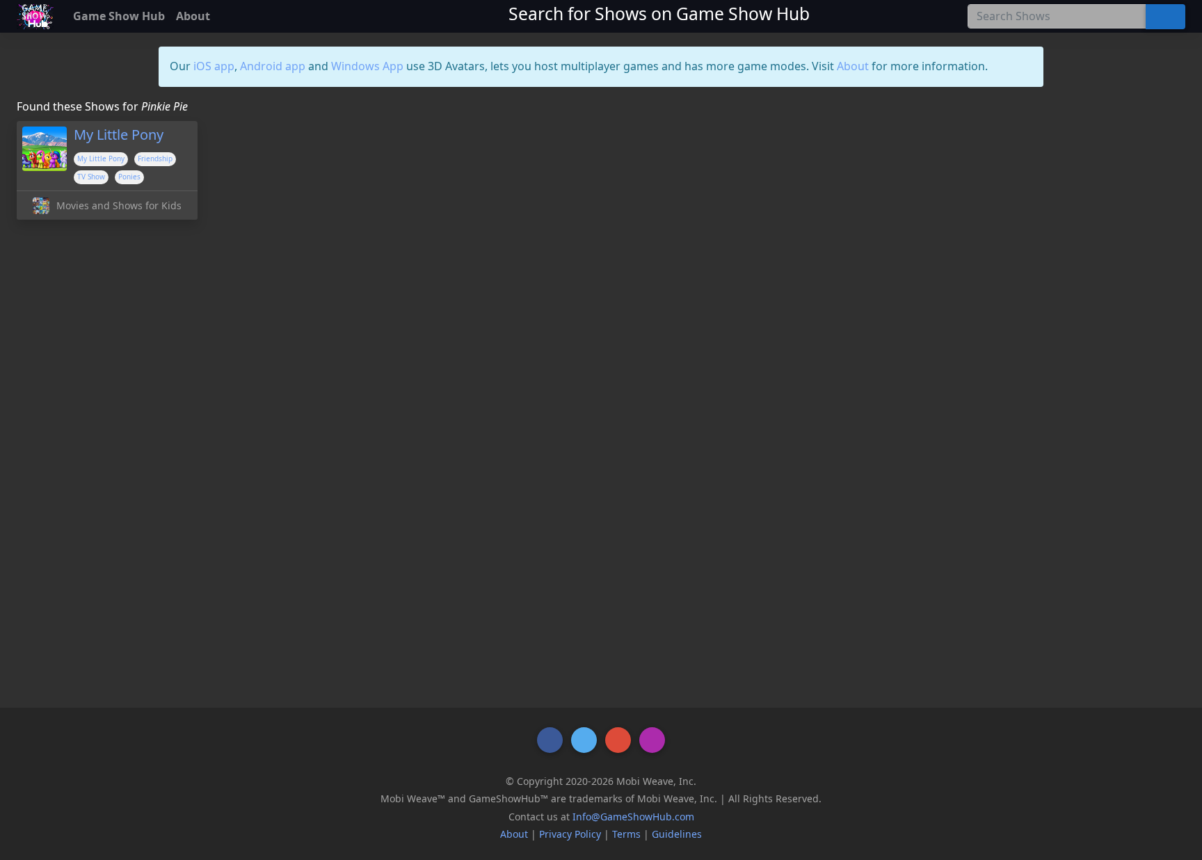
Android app (272, 66)
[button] (550, 740)
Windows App (367, 66)
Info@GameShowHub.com (633, 816)
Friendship (155, 158)
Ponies (129, 176)
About (853, 66)
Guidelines (677, 834)
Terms (626, 834)
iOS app (213, 66)
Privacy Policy (570, 834)
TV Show (91, 176)
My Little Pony (101, 158)
